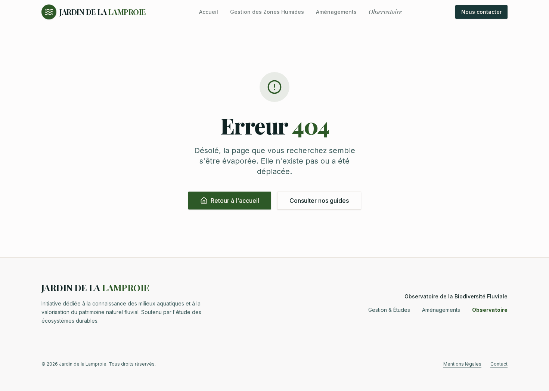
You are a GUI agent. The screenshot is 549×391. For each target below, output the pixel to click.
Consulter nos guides (319, 200)
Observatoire (385, 12)
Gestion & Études (389, 310)
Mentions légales (462, 364)
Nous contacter (481, 12)
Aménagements (336, 12)
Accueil (208, 12)
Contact (499, 364)
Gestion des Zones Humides (267, 12)
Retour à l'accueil (235, 200)
